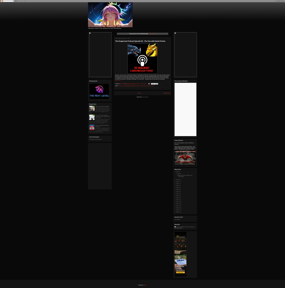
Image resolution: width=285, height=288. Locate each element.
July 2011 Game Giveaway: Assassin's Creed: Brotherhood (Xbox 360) (102, 116)
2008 (177, 212)
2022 (177, 183)
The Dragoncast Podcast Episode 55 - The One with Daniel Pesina (140, 41)
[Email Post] (149, 83)
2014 (177, 199)
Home (139, 93)
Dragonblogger (128, 85)
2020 (177, 187)
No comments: (143, 83)
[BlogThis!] (153, 84)
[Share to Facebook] (156, 84)
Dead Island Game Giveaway (102, 106)
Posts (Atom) (145, 97)
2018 (177, 191)
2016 (177, 195)
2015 (177, 197)
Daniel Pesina (122, 85)
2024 (177, 179)
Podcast (152, 85)
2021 (177, 185)
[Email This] (151, 84)
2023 (177, 181)
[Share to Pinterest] (157, 84)
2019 (177, 189)
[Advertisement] (99, 166)
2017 (177, 193)
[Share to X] (154, 84)
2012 (177, 203)
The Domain (177, 219)
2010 (177, 207)
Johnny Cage (140, 85)
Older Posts (167, 93)
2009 (177, 209)
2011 (177, 205)
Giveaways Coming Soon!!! (95, 139)
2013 (177, 201)
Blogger (145, 285)
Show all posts (152, 33)
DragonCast (134, 85)
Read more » (118, 80)
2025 (177, 171)
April (178, 173)
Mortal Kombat (147, 85)
